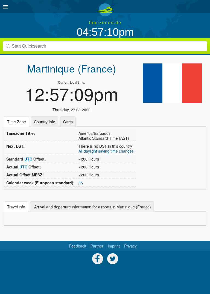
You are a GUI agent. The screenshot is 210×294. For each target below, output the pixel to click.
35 (80, 182)
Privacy (130, 246)
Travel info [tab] (16, 206)
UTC (28, 159)
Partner (97, 246)
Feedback (77, 246)
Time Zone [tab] (16, 121)
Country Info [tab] (44, 121)
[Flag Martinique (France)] (172, 83)
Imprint (114, 246)
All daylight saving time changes (106, 151)
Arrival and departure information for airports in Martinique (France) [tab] (92, 206)
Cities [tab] (68, 121)
